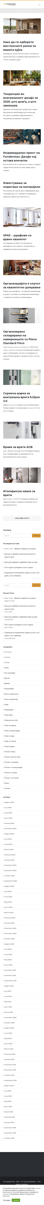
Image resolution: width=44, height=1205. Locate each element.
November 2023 (10, 870)
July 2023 (8, 891)
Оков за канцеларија (12, 731)
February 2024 (9, 855)
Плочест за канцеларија (13, 767)
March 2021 (8, 1012)
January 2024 (9, 860)
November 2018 (10, 1133)
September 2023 (10, 881)
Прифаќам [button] (16, 1200)
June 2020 (8, 1033)
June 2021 (8, 996)
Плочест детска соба (12, 757)
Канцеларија (9, 689)
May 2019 (7, 1101)
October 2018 (9, 1138)
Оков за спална (10, 741)
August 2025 (9, 802)
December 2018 (10, 1128)
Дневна (7, 683)
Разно (6, 783)
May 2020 (8, 1038)
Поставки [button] (6, 1200)
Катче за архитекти (11, 694)
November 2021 (10, 975)
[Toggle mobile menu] (40, 5)
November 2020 (10, 1017)
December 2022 (10, 928)
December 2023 (10, 865)
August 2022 (9, 944)
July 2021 (7, 991)
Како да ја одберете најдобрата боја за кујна (20, 562)
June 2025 (8, 813)
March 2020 (8, 1049)
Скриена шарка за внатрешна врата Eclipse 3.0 (21, 397)
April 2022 (8, 965)
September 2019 (10, 1080)
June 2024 (8, 844)
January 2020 (9, 1059)
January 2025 (9, 823)
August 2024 (9, 834)
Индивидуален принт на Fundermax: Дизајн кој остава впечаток (21, 156)
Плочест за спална (11, 778)
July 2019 (7, 1091)
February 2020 (9, 1054)
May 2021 (7, 1002)
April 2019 (8, 1107)
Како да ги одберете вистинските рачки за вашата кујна (19, 45)
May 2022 (8, 960)
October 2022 (9, 939)
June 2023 (8, 897)
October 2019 (9, 1075)
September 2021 (10, 981)
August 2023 (9, 886)
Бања (6, 668)
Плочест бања (9, 752)
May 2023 (8, 902)
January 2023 (9, 923)
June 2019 (8, 1096)
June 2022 (8, 954)
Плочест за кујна (10, 773)
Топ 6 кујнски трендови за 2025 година (18, 567)
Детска (7, 678)
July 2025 (8, 808)
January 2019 (9, 1122)
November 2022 (10, 933)
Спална (7, 788)
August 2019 (9, 1086)
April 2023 (8, 907)
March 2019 (8, 1112)
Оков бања (8, 715)
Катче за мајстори (11, 699)
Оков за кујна (9, 736)
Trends (6, 662)
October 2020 (9, 1023)
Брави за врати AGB (18, 447)
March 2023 (8, 912)
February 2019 (9, 1117)
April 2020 (8, 1044)
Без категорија (9, 673)
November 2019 (10, 1070)
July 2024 (8, 839)
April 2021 (8, 1007)
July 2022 (8, 949)
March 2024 (8, 849)
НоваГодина (8, 710)
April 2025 (8, 818)
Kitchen (7, 657)
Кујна (6, 704)
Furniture (8, 652)
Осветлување (9, 746)
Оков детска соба (11, 720)
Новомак (32, 1181)
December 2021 (10, 970)
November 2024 (10, 828)
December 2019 (10, 1065)
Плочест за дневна (11, 762)
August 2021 (9, 986)
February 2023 (9, 918)
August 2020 (9, 1028)
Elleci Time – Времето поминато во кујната (20, 549)
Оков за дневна (10, 725)
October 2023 (9, 876)
